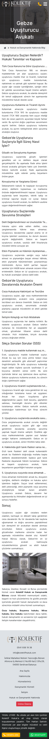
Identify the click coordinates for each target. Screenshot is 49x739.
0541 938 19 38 (24, 647)
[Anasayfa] (5, 47)
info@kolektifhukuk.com (24, 652)
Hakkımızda (24, 676)
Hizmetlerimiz (24, 681)
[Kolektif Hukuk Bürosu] (16, 4)
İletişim (24, 692)
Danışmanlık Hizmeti (24, 687)
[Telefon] (40, 4)
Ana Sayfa (24, 671)
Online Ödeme (24, 704)
